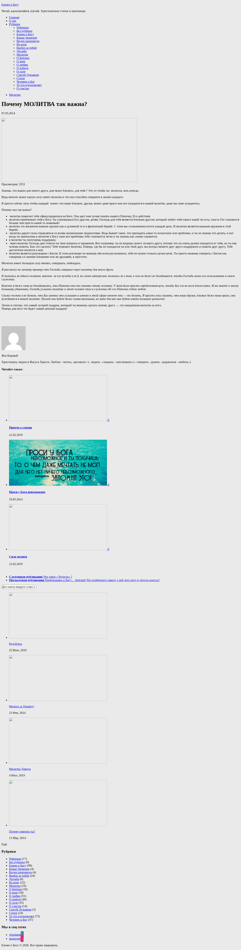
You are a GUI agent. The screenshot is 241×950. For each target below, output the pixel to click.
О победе (22, 68)
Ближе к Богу (10, 4)
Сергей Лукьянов (28, 74)
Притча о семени (20, 427)
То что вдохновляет (29, 85)
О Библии (23, 58)
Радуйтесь (15, 643)
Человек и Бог (26, 81)
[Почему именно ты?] (58, 825)
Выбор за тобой (27, 47)
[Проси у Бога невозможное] (58, 484)
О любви (22, 64)
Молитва (22, 54)
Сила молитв (18, 556)
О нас (12, 20)
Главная (14, 17)
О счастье (23, 88)
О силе (21, 71)
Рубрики (14, 24)
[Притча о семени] (58, 420)
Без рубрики (24, 31)
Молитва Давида (20, 769)
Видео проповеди (28, 41)
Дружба (22, 51)
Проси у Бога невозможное (27, 492)
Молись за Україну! (21, 706)
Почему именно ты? (22, 831)
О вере (21, 61)
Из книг (22, 44)
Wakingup (23, 27)
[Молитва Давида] (58, 762)
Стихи (21, 78)
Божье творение (27, 37)
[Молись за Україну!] (58, 700)
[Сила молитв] (58, 549)
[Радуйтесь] (58, 637)
